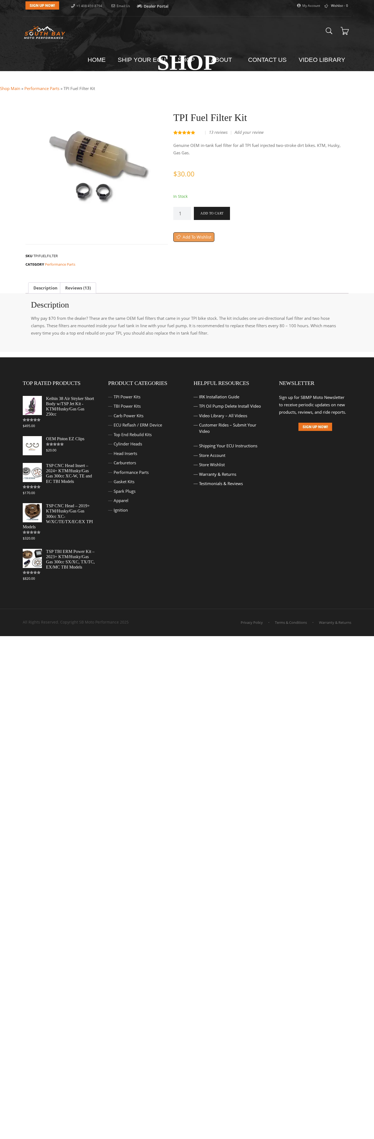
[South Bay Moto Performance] (45, 32)
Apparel (121, 500)
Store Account (212, 455)
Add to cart (211, 213)
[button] (161, 169)
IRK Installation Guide (219, 396)
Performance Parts (41, 88)
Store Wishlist (212, 464)
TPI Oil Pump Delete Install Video (230, 406)
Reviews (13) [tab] (78, 288)
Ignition (121, 510)
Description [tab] (45, 288)
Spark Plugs (125, 491)
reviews (218, 132)
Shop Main (10, 88)
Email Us (123, 6)
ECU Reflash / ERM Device (138, 425)
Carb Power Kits (128, 415)
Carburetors (125, 462)
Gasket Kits (124, 481)
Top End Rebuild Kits (133, 434)
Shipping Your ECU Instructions (228, 445)
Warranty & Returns (217, 474)
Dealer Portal (156, 6)
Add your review (249, 132)
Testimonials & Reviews (221, 483)
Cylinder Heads (128, 444)
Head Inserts (125, 453)
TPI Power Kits (127, 396)
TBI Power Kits (127, 406)
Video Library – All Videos (223, 415)
